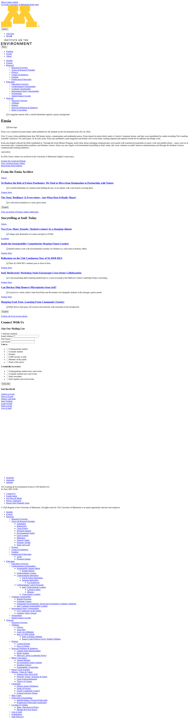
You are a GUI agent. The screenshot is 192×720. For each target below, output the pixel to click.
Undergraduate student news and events (25, 371)
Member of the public (18, 359)
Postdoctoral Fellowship (21, 554)
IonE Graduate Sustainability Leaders (32, 606)
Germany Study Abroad (26, 613)
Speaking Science (24, 665)
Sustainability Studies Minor (28, 568)
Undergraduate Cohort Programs (30, 585)
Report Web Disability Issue (17, 503)
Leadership (16, 684)
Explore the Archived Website (13, 161)
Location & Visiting (19, 705)
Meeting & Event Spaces (27, 709)
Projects (14, 547)
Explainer (5, 238)
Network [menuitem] (10, 98)
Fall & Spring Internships (32, 578)
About (8, 56)
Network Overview (19, 622)
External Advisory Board (27, 693)
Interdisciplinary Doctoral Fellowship (32, 700)
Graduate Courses (24, 601)
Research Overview (19, 519)
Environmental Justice (26, 533)
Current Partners (23, 644)
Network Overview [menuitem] (19, 100)
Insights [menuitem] (9, 60)
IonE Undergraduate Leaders (34, 587)
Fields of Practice (24, 688)
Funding (9, 51)
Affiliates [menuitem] (15, 103)
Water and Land (23, 545)
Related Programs (24, 599)
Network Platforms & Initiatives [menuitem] (24, 108)
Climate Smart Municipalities (29, 651)
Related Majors (28, 571)
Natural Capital (23, 540)
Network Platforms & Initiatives (24, 648)
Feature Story (6, 192)
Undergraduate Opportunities (23, 566)
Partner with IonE (8, 399)
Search (4, 29)
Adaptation (21, 524)
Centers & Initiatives (19, 549)
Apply (19, 557)
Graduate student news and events (23, 374)
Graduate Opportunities (21, 597)
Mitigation (21, 538)
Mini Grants (16, 695)
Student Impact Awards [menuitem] (21, 96)
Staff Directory (17, 717)
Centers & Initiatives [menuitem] (19, 75)
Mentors (30, 592)
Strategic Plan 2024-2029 (27, 674)
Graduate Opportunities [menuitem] (21, 89)
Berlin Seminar (23, 653)
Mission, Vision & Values (22, 672)
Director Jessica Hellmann (27, 686)
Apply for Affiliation (25, 632)
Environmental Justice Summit (29, 662)
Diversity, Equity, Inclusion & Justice (32, 677)
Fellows (20, 627)
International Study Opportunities (25, 608)
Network (10, 620)
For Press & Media (14, 498)
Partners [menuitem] (14, 105)
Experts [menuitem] (9, 63)
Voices (4, 178)
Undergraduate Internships (28, 575)
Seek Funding (7, 401)
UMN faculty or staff (17, 357)
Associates (21, 629)
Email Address (8, 336)
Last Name (6, 342)
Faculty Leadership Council (28, 691)
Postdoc (12, 354)
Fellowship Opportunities (21, 698)
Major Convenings (19, 658)
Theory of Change (24, 681)
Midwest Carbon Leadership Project (31, 655)
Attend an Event (7, 394)
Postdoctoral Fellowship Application (32, 702)
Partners (14, 641)
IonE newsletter (15, 376)
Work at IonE (6, 406)
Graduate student (16, 352)
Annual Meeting (23, 660)
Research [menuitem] (10, 65)
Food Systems (22, 535)
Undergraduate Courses (26, 573)
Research (10, 517)
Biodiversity (22, 526)
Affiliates (15, 625)
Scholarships (16, 615)
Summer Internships (30, 580)
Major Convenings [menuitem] (19, 110)
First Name (6, 339)
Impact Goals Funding (20, 669)
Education (10, 561)
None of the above (16, 362)
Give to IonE (6, 408)
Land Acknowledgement (27, 679)
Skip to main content (9, 2)
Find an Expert (7, 396)
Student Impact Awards (21, 618)
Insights (9, 512)
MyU (8, 36)
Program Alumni (23, 559)
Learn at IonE (6, 403)
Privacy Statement (13, 501)
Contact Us (11, 494)
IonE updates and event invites (21, 379)
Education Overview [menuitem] (20, 84)
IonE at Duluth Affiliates (32, 637)
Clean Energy (22, 528)
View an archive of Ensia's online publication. (20, 212)
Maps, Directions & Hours (28, 707)
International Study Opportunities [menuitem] (25, 91)
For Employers (33, 582)
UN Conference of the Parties (29, 611)
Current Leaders (33, 589)
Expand (5, 207)
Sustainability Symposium (27, 667)
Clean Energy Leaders (31, 594)
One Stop (10, 34)
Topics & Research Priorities (23, 521)
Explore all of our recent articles (14, 316)
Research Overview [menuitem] (19, 68)
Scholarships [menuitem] (16, 93)
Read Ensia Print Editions (11, 166)
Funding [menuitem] (14, 77)
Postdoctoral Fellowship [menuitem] (21, 79)
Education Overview (20, 564)
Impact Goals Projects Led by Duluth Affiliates (41, 639)
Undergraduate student (18, 349)
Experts (9, 514)
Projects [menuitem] (14, 72)
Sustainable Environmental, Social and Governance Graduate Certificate (46, 604)
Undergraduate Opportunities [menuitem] (23, 86)
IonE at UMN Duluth (25, 634)
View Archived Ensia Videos (13, 163)
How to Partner (23, 646)
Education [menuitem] (10, 82)
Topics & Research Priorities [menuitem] (23, 70)
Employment (11, 496)
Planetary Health (23, 542)
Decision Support (24, 531)
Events (9, 54)
